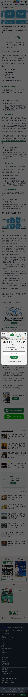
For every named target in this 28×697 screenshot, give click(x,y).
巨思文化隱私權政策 (16, 361)
